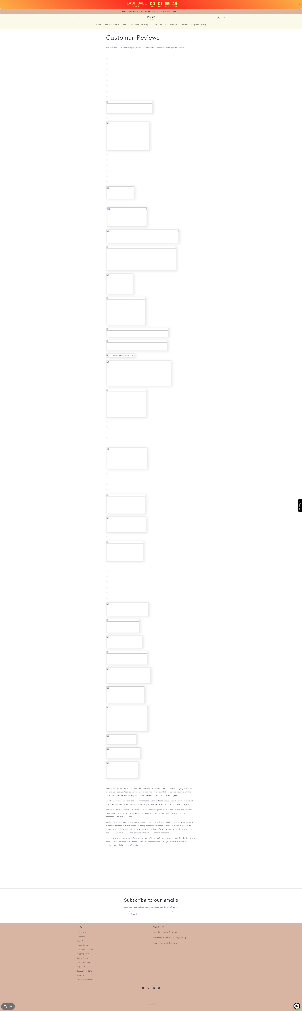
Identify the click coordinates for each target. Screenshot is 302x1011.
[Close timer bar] (300, 4)
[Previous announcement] (106, 11)
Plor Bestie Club (83, 962)
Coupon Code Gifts (84, 971)
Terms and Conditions (85, 949)
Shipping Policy (83, 954)
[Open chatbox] (297, 1006)
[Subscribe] (170, 914)
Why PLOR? (81, 967)
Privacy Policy (82, 945)
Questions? (81, 937)
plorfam (185, 838)
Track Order (82, 932)
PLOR (153, 1004)
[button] (79, 18)
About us (80, 975)
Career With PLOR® (85, 980)
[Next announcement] (195, 11)
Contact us (81, 941)
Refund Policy (82, 958)
